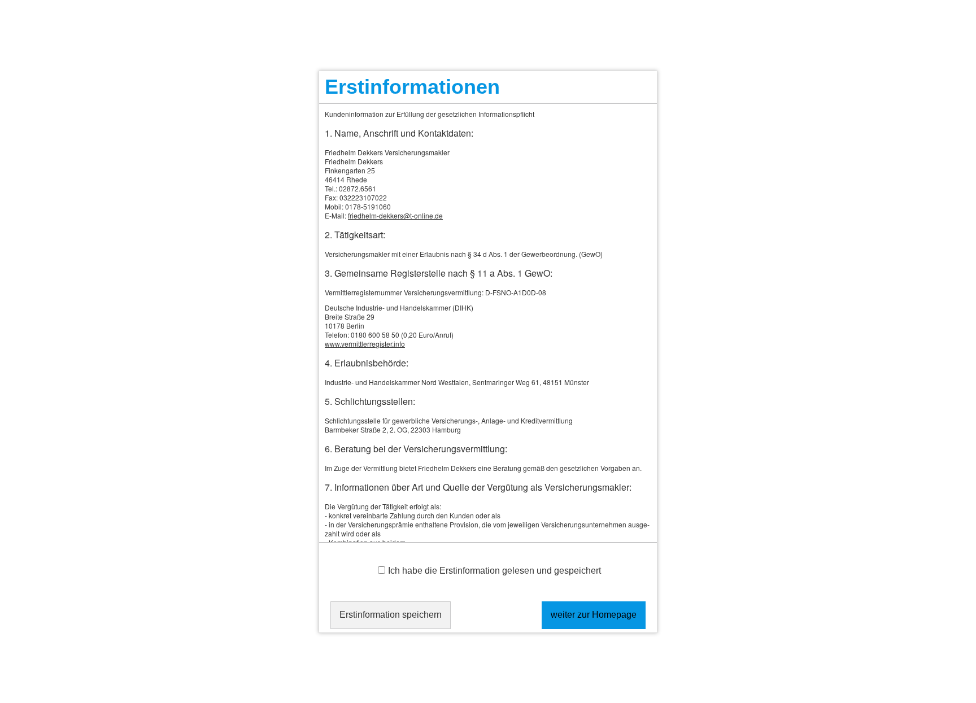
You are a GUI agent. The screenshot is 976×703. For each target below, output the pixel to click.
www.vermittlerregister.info (365, 343)
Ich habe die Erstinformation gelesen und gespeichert (494, 570)
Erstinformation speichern (390, 614)
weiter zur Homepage (594, 614)
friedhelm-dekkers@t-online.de (395, 215)
